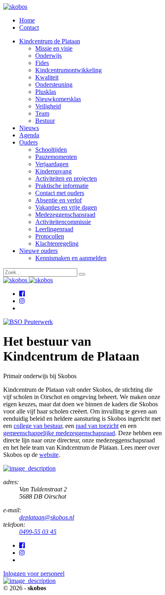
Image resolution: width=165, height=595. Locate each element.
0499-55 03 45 (37, 531)
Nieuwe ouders (38, 250)
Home (27, 20)
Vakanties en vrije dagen (66, 207)
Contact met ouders (59, 193)
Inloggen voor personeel (33, 573)
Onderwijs (48, 55)
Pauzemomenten (56, 156)
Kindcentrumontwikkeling (68, 70)
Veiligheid (48, 106)
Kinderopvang (53, 171)
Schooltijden (51, 149)
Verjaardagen (51, 164)
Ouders (28, 142)
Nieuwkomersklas (58, 99)
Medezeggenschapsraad (65, 214)
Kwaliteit (46, 77)
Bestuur (45, 120)
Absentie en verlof (58, 200)
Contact (29, 27)
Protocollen (49, 236)
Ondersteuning (53, 84)
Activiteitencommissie (63, 221)
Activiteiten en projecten (66, 178)
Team (42, 113)
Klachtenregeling (56, 243)
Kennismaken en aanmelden (71, 258)
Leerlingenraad (54, 229)
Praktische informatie (62, 185)
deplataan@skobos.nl (46, 517)
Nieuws (29, 127)
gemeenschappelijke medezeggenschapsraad (59, 433)
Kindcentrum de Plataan (49, 41)
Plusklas (45, 91)
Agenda (29, 135)
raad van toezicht (97, 425)
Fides (42, 62)
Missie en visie (53, 48)
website (48, 454)
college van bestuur (38, 425)
